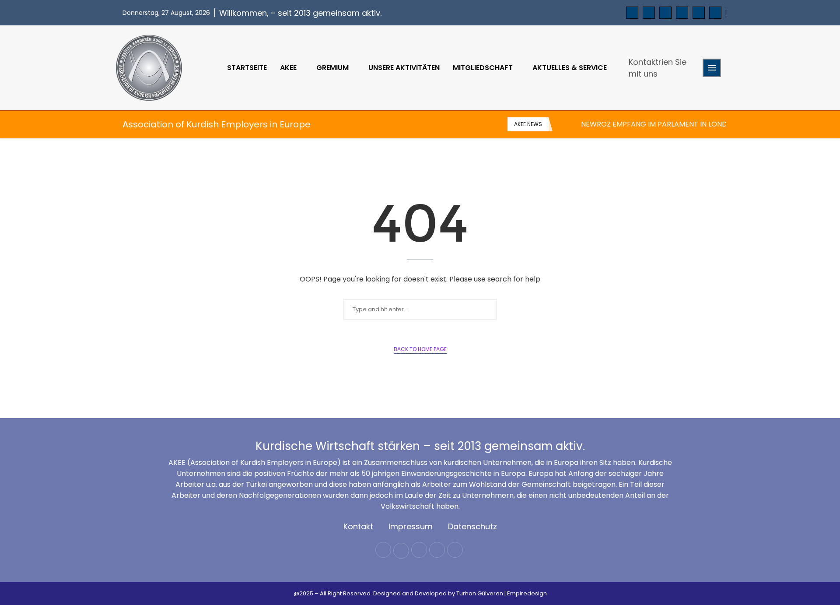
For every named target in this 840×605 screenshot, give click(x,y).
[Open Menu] (712, 68)
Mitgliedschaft (483, 68)
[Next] (573, 124)
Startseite (247, 68)
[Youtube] (682, 13)
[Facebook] (632, 13)
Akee (288, 68)
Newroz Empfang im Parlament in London (659, 124)
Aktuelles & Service (569, 68)
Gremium (332, 68)
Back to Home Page (420, 349)
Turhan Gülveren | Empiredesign (501, 593)
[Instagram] (665, 13)
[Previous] (561, 124)
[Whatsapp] (715, 13)
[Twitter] (649, 13)
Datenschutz (472, 526)
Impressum (410, 526)
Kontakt (358, 526)
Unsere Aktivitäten (404, 68)
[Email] (699, 13)
